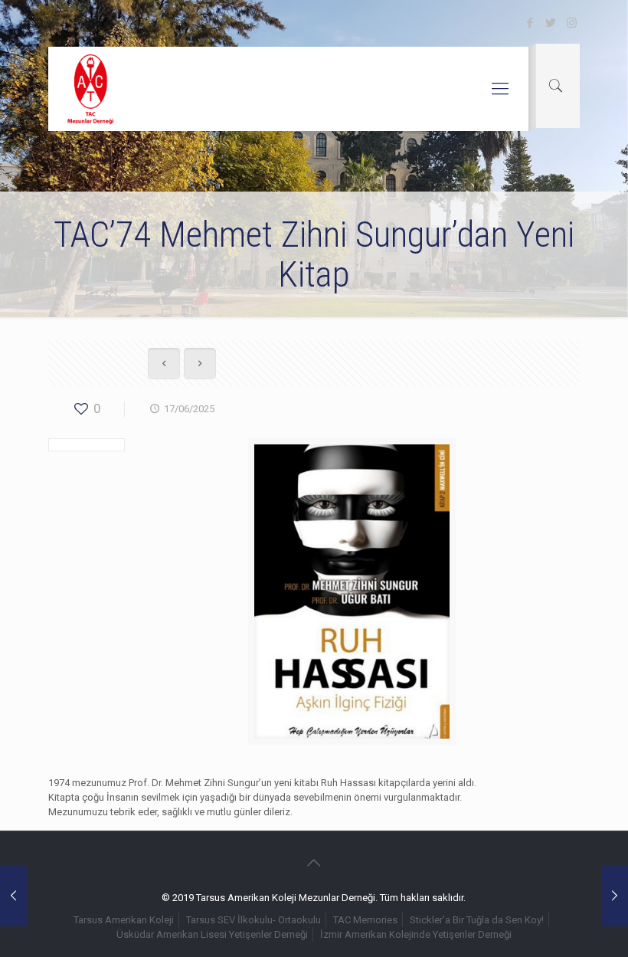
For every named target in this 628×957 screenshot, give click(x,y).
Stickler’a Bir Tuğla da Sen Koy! (477, 920)
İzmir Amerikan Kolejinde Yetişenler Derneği (416, 934)
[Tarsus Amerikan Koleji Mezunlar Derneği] (91, 89)
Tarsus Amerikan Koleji (124, 920)
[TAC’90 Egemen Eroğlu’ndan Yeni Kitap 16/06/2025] (13, 895)
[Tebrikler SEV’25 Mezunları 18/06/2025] (614, 895)
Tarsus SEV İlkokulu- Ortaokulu (253, 920)
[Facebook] (530, 23)
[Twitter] (551, 23)
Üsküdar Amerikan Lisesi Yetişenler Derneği (212, 934)
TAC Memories (365, 920)
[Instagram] (572, 23)
